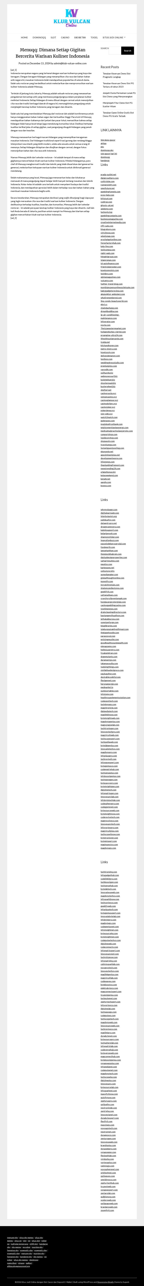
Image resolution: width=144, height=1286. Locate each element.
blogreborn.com (108, 229)
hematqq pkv (13, 1250)
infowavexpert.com (110, 762)
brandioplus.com (108, 1145)
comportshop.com (109, 434)
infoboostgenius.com (110, 776)
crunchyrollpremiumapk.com (114, 598)
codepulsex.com (108, 1015)
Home (24, 37)
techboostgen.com (109, 882)
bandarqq (105, 160)
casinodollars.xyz (109, 403)
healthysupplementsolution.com (115, 697)
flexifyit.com (106, 1121)
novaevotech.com (109, 967)
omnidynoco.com (108, 1179)
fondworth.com (108, 547)
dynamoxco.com (108, 1135)
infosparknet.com (109, 1090)
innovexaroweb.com (110, 1025)
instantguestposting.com (112, 448)
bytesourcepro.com (110, 1039)
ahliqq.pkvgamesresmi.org (18, 1266)
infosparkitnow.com (110, 899)
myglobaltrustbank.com (111, 424)
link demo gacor (108, 140)
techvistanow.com (109, 957)
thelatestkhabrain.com (111, 554)
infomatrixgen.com (109, 793)
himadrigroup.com (109, 256)
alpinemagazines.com (110, 277)
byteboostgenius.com (111, 1060)
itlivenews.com (107, 461)
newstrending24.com (110, 468)
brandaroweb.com (109, 1207)
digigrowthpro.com (110, 178)
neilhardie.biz (107, 373)
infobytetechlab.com (110, 800)
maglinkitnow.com (109, 714)
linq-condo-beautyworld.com (114, 301)
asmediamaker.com (109, 574)
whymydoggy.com (109, 509)
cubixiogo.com (107, 1166)
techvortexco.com (109, 902)
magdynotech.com (109, 1073)
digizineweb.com (108, 943)
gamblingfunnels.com (110, 191)
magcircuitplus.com (110, 831)
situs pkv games (26, 1237)
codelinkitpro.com (109, 878)
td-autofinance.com (110, 263)
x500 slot (34, 1244)
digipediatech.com (109, 711)
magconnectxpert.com (111, 991)
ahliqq (103, 143)
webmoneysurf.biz (109, 376)
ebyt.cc (104, 304)
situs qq (18, 1240)
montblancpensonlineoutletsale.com (117, 287)
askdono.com (107, 208)
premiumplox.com (109, 366)
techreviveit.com (108, 759)
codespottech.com (109, 701)
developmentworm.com (111, 458)
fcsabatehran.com (109, 653)
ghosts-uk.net (107, 205)
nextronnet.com (108, 1131)
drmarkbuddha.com (109, 311)
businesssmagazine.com (112, 219)
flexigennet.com (108, 680)
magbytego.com (108, 923)
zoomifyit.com (107, 1210)
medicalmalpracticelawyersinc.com (117, 431)
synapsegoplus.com (110, 1063)
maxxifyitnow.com (109, 1094)
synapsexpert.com (109, 1190)
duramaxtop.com (108, 660)
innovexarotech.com (110, 824)
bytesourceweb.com (110, 810)
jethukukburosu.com (110, 619)
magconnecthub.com (110, 1056)
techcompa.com (108, 249)
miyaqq (21, 1263)
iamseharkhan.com (109, 550)
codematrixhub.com (110, 769)
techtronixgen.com (109, 728)
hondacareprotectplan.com (113, 602)
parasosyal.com (108, 636)
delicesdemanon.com (110, 355)
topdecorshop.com (109, 437)
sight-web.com (107, 253)
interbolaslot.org (109, 516)
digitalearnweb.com (110, 513)
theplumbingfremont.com (112, 465)
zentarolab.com (108, 1193)
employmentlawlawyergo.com (114, 427)
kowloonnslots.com (110, 270)
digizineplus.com (108, 1080)
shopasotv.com (108, 441)
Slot (53, 37)
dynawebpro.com (108, 1148)
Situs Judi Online (113, 37)
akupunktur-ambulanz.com (113, 294)
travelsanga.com (108, 444)
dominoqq (105, 157)
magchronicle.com (109, 707)
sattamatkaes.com (109, 595)
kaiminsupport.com (109, 530)
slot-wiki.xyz (106, 413)
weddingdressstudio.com (112, 362)
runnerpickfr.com (108, 184)
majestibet (12, 1263)
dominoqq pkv (107, 150)
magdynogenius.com (110, 721)
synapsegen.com (108, 1152)
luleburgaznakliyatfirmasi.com (115, 629)
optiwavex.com (108, 1176)
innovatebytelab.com (110, 916)
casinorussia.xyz (108, 393)
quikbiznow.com (108, 1196)
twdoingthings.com (110, 667)
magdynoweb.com (109, 1022)
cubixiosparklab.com (110, 964)
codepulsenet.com (109, 1070)
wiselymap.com (108, 236)
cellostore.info (107, 571)
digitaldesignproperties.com (114, 557)
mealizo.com (106, 564)
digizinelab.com (108, 1008)
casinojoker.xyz (108, 407)
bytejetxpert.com (109, 841)
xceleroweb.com (108, 1200)
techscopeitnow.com (110, 834)
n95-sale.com (107, 226)
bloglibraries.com (109, 625)
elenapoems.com (108, 646)
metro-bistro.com (109, 349)
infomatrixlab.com (109, 1046)
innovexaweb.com (109, 1142)
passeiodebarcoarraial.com (113, 543)
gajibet (29, 1263)
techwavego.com (108, 1012)
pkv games (16, 1247)
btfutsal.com (106, 198)
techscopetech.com (110, 1019)
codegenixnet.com (109, 807)
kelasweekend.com (109, 475)
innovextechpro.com (110, 731)
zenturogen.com (108, 1138)
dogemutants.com (109, 656)
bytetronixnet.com (109, 837)
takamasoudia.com (109, 663)
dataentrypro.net (109, 523)
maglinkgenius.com (109, 974)
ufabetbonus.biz (108, 472)
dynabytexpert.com (110, 1118)
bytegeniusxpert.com (110, 913)
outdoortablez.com (109, 690)
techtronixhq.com (109, 872)
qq (29, 1240)
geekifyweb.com (108, 906)
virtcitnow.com (108, 232)
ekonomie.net (107, 451)
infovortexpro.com (109, 827)
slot (24, 1240)
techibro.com (107, 273)
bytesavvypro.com (109, 783)
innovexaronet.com (110, 954)
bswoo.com (106, 485)
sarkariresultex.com (110, 560)
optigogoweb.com (109, 1203)
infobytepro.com (108, 919)
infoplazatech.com (109, 909)
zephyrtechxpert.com (110, 1001)
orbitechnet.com (108, 1172)
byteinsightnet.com (110, 937)
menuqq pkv (12, 1237)
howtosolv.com (108, 352)
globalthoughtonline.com (112, 578)
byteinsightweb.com (110, 718)
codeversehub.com (109, 1049)
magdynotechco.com (110, 896)
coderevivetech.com (110, 817)
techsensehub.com (109, 885)
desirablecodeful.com (111, 677)
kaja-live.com (107, 246)
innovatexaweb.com (110, 892)
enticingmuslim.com (110, 639)
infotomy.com (107, 694)
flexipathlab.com (108, 1155)
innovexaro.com (108, 1083)
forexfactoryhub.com (111, 243)
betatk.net (105, 479)
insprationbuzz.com (110, 540)
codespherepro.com (110, 803)
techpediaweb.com (109, 742)
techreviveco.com (109, 1029)
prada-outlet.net (108, 174)
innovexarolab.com (109, 796)
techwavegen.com (109, 779)
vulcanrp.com (107, 280)
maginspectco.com (109, 844)
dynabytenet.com (109, 1036)
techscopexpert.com (110, 738)
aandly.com (106, 482)
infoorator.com (108, 321)
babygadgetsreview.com (112, 290)
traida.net (105, 342)
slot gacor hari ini (109, 153)
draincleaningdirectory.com (113, 612)
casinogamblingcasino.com (113, 605)
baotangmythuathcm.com (112, 615)
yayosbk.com (107, 369)
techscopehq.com (109, 1077)
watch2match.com (109, 417)
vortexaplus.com (108, 1162)
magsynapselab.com (110, 725)
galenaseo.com (108, 420)
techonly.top (106, 212)
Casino (65, 37)
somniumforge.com (109, 622)
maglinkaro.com (108, 1032)
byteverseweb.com (109, 1053)
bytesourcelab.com (109, 1087)
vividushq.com (107, 1159)
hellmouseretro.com (110, 649)
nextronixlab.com (109, 1107)
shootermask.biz (108, 383)
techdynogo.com (108, 704)
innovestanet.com (109, 1114)
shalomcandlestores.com (112, 588)
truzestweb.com (108, 1186)
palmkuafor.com (108, 520)
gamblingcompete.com (111, 215)
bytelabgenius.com (109, 745)
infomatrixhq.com (109, 960)
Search (105, 48)
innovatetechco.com (110, 749)
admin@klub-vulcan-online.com (70, 63)
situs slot (36, 1240)
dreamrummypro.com (110, 526)
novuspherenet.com (110, 1169)
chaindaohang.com (109, 308)
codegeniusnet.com (110, 926)
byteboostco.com (109, 984)
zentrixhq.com (107, 1111)
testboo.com (106, 359)
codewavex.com (108, 981)
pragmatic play (26, 1250)
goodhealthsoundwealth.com (114, 643)
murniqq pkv (37, 1247)
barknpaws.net (107, 567)
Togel (94, 37)
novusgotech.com (109, 1128)
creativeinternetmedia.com (113, 222)
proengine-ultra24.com (111, 335)
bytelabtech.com (108, 889)
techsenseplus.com (109, 773)
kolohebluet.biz (108, 379)
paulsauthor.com (108, 673)
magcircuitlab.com (109, 978)
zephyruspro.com (109, 1101)
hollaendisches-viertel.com (113, 331)
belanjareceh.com (109, 533)
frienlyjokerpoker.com (111, 267)
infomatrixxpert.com (110, 950)
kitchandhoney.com (109, 345)
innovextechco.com (110, 971)
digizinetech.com (108, 790)
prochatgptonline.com (111, 239)
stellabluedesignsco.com (112, 670)
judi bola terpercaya (19, 1244)
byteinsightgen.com (110, 786)
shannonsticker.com (110, 537)
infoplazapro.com (109, 755)
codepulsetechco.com (111, 940)
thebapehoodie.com (110, 632)
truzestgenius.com (109, 995)
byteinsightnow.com (110, 813)
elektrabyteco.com (109, 988)
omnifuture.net (108, 188)
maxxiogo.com (107, 1125)
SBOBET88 (80, 37)
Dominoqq (39, 37)
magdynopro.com (109, 752)
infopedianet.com (109, 1066)
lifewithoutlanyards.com (112, 338)
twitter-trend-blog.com (111, 284)
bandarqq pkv (26, 1256)
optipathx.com (107, 1104)
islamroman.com (108, 260)
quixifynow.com (108, 1097)
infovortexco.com (109, 1005)
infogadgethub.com (110, 875)
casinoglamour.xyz (109, 400)
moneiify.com (107, 581)
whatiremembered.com (111, 297)
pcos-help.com (107, 195)
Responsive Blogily (105, 1282)
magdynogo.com (108, 848)
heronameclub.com (109, 684)
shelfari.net (106, 390)
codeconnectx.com (109, 947)
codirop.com (106, 202)
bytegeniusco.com (109, 766)
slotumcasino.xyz (109, 397)
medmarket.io (107, 687)
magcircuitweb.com (110, 735)
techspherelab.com (109, 1043)
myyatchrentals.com (110, 584)
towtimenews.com (109, 608)
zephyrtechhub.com (110, 1183)
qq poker (26, 1247)
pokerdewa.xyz (108, 410)
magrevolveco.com (109, 820)
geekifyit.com (107, 591)
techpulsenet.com (109, 998)
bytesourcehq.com (109, 933)
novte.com (105, 325)
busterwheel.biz (108, 386)
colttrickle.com (107, 181)
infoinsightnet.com (109, 930)
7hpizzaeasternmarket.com (113, 328)
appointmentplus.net (110, 455)
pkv (102, 146)
